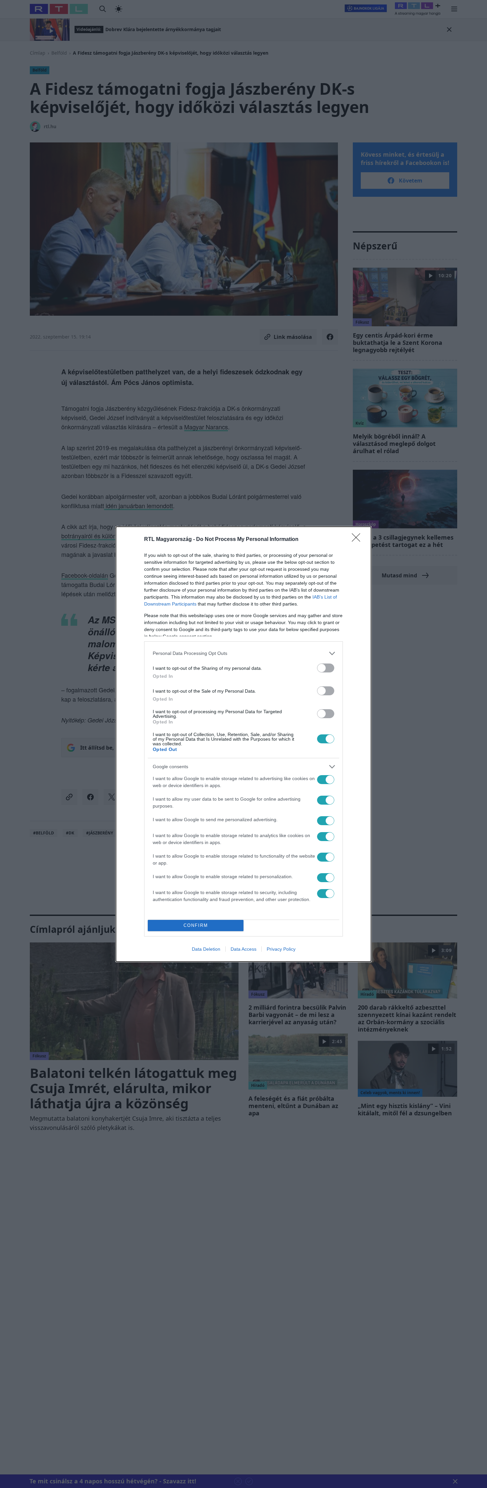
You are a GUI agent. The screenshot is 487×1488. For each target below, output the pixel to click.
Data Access (243, 949)
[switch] (325, 668)
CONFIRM (196, 925)
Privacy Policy (281, 949)
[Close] (358, 539)
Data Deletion (206, 949)
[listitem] (243, 653)
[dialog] (243, 744)
